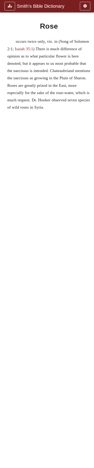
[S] (89, 234)
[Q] (5, 234)
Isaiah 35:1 (24, 49)
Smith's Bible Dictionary (40, 6)
